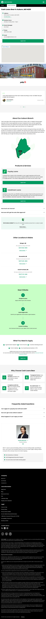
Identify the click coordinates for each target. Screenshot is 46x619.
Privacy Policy (4, 509)
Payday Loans (13, 171)
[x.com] (2, 528)
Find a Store (23, 227)
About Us (3, 478)
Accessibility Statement (6, 518)
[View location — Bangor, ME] (23, 250)
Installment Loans (14, 190)
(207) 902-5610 (23, 248)
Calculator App (4, 498)
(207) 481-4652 (23, 261)
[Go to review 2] (22, 107)
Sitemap (22, 616)
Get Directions (7, 16)
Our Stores (3, 480)
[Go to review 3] (24, 107)
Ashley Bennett (22, 440)
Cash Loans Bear (8, 2)
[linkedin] (5, 528)
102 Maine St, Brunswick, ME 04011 (23, 259)
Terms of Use (4, 507)
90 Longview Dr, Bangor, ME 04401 (23, 245)
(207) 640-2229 (8, 32)
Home (2, 5)
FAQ (2, 496)
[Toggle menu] (43, 2)
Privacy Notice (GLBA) (6, 511)
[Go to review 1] (20, 107)
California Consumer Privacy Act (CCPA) (10, 516)
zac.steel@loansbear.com (10, 37)
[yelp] (23, 82)
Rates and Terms (5, 494)
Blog (2, 491)
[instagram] (7, 528)
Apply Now (23, 41)
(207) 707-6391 (23, 274)
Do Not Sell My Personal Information (9, 514)
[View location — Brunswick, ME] (23, 263)
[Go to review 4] (25, 107)
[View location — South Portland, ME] (23, 277)
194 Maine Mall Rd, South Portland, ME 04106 (23, 272)
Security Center (4, 520)
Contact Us (3, 483)
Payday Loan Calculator (6, 500)
